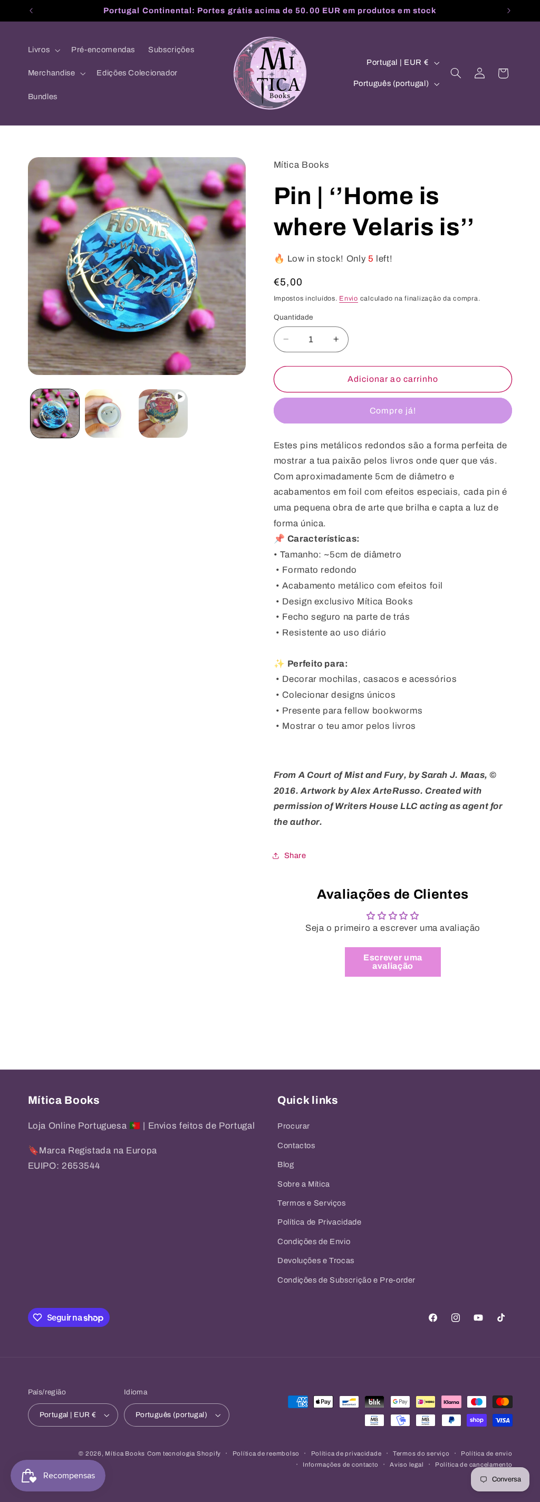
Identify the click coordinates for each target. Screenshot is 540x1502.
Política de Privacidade (319, 1222)
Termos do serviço (421, 1453)
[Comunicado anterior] (31, 10)
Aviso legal (406, 1464)
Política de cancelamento (474, 1464)
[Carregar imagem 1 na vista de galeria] (55, 413)
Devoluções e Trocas (315, 1260)
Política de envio (487, 1453)
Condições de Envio (313, 1241)
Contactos (296, 1145)
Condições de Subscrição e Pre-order (346, 1280)
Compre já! (393, 410)
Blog (285, 1164)
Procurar (293, 1126)
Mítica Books (125, 1453)
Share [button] (295, 855)
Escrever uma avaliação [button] (392, 961)
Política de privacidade (346, 1453)
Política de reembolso (266, 1453)
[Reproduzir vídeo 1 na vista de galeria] (163, 413)
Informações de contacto (341, 1464)
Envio (348, 298)
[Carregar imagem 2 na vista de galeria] (109, 413)
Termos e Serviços (311, 1203)
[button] (43, 50)
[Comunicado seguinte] (508, 10)
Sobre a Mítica (303, 1184)
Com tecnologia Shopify (184, 1453)
